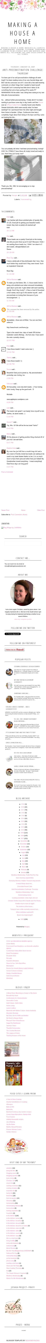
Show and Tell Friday (13, 1266)
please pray (10, 1261)
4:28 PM (10, 402)
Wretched (9, 978)
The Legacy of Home (13, 1033)
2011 (22, 827)
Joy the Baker (10, 1124)
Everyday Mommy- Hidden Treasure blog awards (24, 881)
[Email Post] (30, 195)
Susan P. (10, 422)
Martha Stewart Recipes (14, 1127)
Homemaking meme (24, 895)
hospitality (9, 1213)
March (24, 867)
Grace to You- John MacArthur (16, 963)
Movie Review (10, 1248)
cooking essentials (12, 1186)
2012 (23, 824)
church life (9, 1183)
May (23, 861)
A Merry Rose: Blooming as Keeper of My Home (21, 993)
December (24, 841)
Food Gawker (10, 1117)
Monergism (10, 966)
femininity (9, 1196)
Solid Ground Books (12, 976)
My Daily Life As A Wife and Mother (17, 1015)
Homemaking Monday (13, 1206)
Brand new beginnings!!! (25, 915)
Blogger (26, 927)
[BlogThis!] (35, 195)
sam (8, 408)
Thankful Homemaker (13, 1028)
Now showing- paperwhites (24, 878)
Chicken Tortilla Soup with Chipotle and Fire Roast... (24, 901)
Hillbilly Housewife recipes (14, 1119)
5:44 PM (10, 417)
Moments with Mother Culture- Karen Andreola (21, 1010)
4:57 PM (10, 467)
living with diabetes (12, 1243)
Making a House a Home (23, 33)
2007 (22, 838)
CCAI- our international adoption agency (19, 941)
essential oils (10, 1191)
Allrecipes (9, 1104)
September (23, 849)
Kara (8, 346)
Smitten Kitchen (11, 1132)
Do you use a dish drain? (23, 753)
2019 (23, 804)
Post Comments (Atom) (19, 514)
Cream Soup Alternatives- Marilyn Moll (18, 1114)
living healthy (10, 1241)
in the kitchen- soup (12, 1236)
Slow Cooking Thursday (14, 1268)
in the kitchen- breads (13, 1218)
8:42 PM (10, 428)
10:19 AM (10, 252)
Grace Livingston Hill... (14, 743)
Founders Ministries (12, 961)
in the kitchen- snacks (13, 1233)
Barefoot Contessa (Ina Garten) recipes (18, 1112)
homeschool (10, 1208)
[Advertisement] (23, 491)
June (23, 858)
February (24, 869)
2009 (22, 833)
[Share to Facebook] (39, 195)
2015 (23, 815)
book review (10, 1178)
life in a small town (12, 1238)
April (23, 864)
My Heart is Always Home (14, 1018)
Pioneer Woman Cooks (13, 1129)
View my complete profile (22, 619)
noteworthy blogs (11, 1256)
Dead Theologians (12, 953)
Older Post (41, 510)
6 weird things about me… (24, 883)
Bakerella (9, 1109)
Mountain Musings (12, 1013)
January (23, 872)
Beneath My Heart (12, 995)
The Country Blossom (13, 1030)
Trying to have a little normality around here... (24, 909)
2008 (22, 835)
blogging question (12, 1176)
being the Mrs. (10, 1171)
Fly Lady (9, 958)
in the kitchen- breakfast (14, 1221)
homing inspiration (12, 1211)
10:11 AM (10, 231)
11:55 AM (10, 301)
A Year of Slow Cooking (13, 1099)
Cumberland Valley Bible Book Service (18, 951)
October (23, 847)
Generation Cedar (12, 1000)
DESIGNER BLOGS (33, 1340)
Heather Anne (11, 448)
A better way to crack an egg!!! (24, 903)
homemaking (26, 199)
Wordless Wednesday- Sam (25, 892)
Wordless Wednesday (13, 1276)
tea (7, 1271)
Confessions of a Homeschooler (16, 998)
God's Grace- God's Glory (14, 1003)
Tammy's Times (11, 1025)
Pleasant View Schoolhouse (15, 1020)
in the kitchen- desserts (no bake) (17, 1226)
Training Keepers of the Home (16, 1035)
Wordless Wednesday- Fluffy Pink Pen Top (24, 875)
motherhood (10, 1246)
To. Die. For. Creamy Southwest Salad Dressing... (25, 720)
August (23, 852)
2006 (22, 919)
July (23, 855)
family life (9, 1193)
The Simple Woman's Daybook (16, 1273)
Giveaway (9, 1201)
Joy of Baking (10, 1122)
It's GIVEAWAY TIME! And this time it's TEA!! (21, 732)
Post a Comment (7, 472)
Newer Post (5, 510)
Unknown (10, 384)
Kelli (8, 217)
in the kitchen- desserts (13, 1223)
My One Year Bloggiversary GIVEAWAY (18, 1251)
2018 (22, 807)
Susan (41, 102)
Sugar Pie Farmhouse (13, 1023)
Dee (8, 236)
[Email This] (33, 195)
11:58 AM (10, 311)
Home (23, 510)
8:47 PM (10, 443)
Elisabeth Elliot (11, 956)
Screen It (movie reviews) (14, 971)
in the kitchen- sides (12, 1231)
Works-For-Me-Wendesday (15, 1278)
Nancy (9, 434)
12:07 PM (11, 340)
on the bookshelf (11, 1258)
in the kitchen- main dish (14, 1228)
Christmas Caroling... (22, 693)
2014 (22, 818)
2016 (23, 813)
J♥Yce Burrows (12, 279)
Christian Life (10, 1181)
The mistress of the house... (24, 906)
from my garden (11, 1198)
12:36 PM (11, 364)
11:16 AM (10, 274)
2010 (22, 830)
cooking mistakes (11, 1188)
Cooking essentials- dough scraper (27, 666)
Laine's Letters (11, 1008)
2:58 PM (10, 378)
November (23, 844)
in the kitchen (10, 1216)
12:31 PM (11, 352)
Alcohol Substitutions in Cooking (16, 1102)
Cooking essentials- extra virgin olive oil (25, 898)
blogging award (11, 1173)
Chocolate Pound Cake (24, 886)
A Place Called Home (13, 105)
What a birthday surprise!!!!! (24, 912)
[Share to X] (37, 195)
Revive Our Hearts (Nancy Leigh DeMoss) (19, 968)
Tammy (9, 357)
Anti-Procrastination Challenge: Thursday (25, 889)
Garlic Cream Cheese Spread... (24, 766)
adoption (9, 1168)
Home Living (10, 1005)
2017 (22, 810)
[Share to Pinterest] (42, 195)
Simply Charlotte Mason (14, 973)
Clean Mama (10, 943)
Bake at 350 (10, 1107)
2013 (22, 821)
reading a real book (12, 1263)
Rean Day (10, 258)
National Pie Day (11, 1253)
